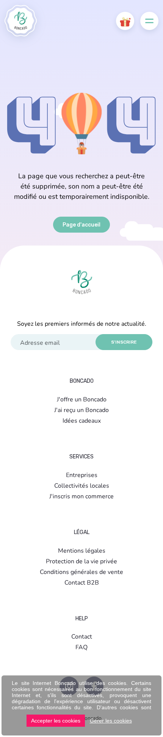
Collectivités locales (81, 485)
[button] (125, 21)
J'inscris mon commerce (81, 496)
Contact (81, 636)
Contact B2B (81, 582)
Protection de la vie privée (81, 561)
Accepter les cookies (55, 721)
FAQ (81, 647)
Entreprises (81, 475)
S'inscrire (124, 342)
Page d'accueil (81, 225)
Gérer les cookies (111, 721)
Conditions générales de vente (81, 571)
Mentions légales (81, 550)
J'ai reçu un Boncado (81, 410)
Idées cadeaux (82, 420)
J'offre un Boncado (82, 399)
